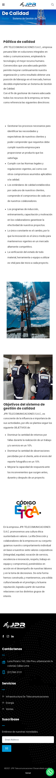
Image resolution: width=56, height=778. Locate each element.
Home (5, 18)
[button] (50, 772)
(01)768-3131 (14, 672)
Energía (10, 702)
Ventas (9, 709)
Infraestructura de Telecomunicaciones (27, 696)
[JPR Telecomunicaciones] (28, 4)
